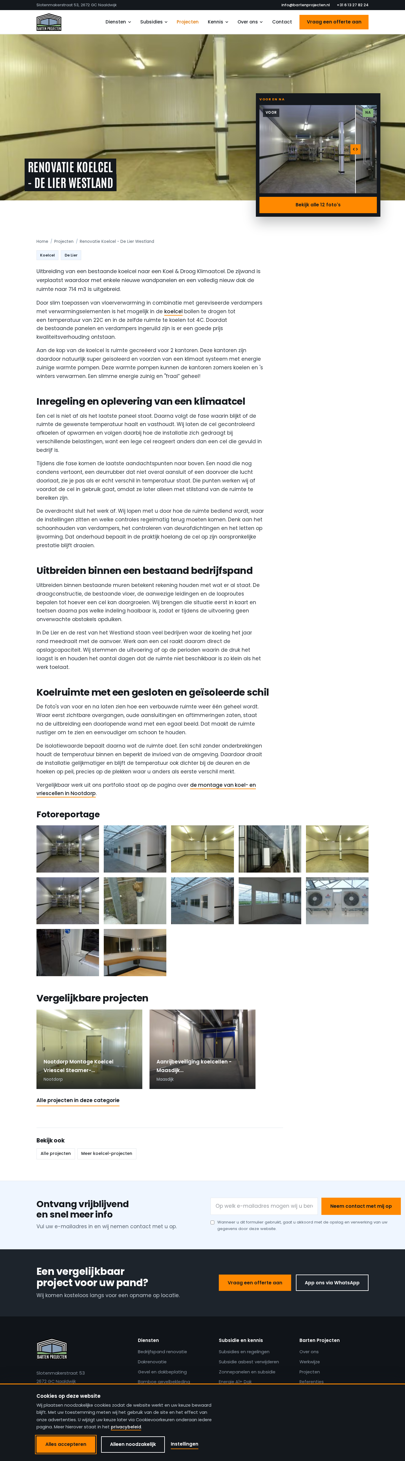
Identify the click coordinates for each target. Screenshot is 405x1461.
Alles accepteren (65, 1444)
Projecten (188, 22)
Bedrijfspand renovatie (162, 1352)
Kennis (215, 22)
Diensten (116, 22)
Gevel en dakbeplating (162, 1372)
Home (42, 241)
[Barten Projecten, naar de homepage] (48, 22)
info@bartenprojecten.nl (305, 5)
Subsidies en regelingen (244, 1352)
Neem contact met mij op (361, 1206)
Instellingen (184, 1444)
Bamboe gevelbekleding (164, 1382)
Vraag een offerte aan (334, 22)
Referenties (311, 1382)
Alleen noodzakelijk (133, 1444)
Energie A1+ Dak (235, 1382)
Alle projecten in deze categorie (77, 1100)
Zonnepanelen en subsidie (247, 1372)
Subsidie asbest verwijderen (249, 1362)
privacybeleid (126, 1427)
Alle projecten (56, 1153)
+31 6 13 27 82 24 (353, 5)
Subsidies (151, 22)
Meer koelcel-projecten (106, 1153)
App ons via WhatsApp (332, 1283)
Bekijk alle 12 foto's (318, 205)
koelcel (173, 311)
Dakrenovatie (152, 1362)
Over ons (247, 22)
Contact (282, 22)
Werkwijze (309, 1362)
